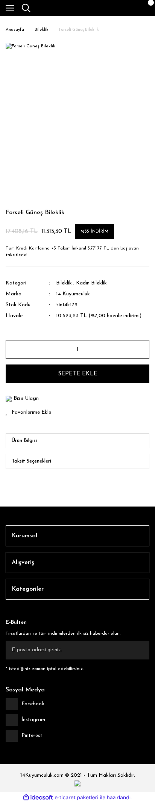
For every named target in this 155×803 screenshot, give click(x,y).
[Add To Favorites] (77, 412)
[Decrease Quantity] (14, 349)
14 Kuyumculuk (73, 294)
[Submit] (140, 650)
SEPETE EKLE (77, 374)
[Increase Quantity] (140, 349)
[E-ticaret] (77, 797)
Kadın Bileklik (91, 283)
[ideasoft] (38, 797)
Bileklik (64, 283)
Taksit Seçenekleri (31, 461)
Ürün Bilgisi (24, 440)
